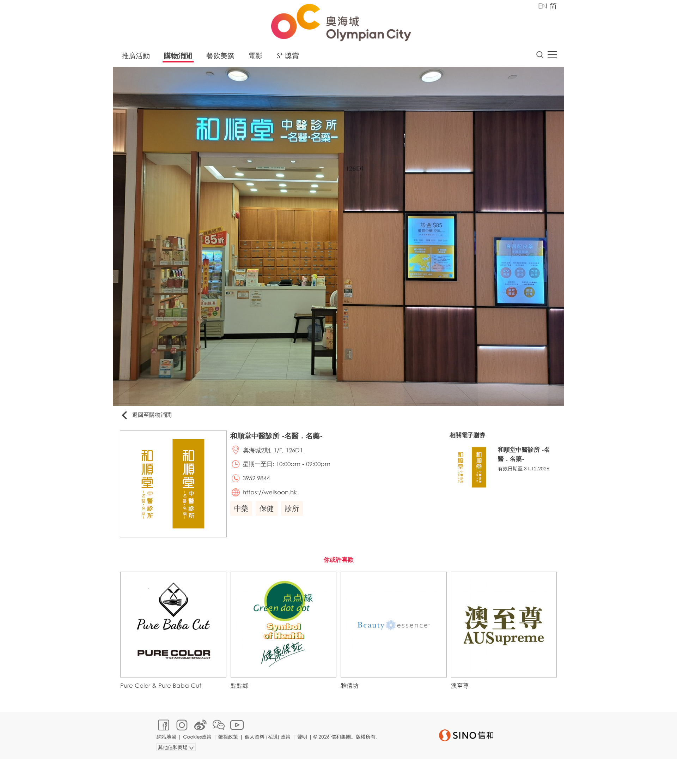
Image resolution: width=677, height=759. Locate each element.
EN (542, 6)
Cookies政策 (197, 736)
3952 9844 (256, 478)
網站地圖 (166, 736)
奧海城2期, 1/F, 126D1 (273, 450)
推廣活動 (136, 56)
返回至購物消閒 (152, 414)
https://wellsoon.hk (270, 492)
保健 (267, 508)
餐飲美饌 (220, 56)
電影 (256, 56)
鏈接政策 (228, 736)
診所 (292, 508)
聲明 (302, 736)
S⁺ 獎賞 (288, 56)
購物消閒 (178, 56)
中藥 (241, 508)
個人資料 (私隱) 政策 (268, 736)
